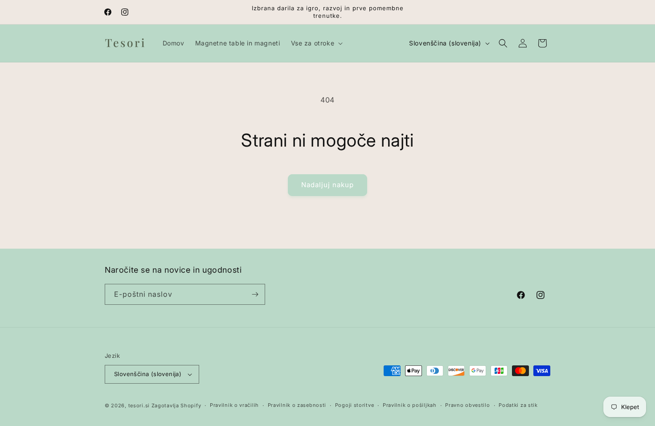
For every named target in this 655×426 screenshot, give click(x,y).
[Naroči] (255, 294)
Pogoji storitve (354, 405)
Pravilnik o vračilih (234, 405)
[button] (316, 43)
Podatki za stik (518, 405)
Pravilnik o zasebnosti (297, 405)
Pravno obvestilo (467, 405)
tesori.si (139, 405)
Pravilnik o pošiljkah (410, 405)
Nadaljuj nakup (327, 184)
